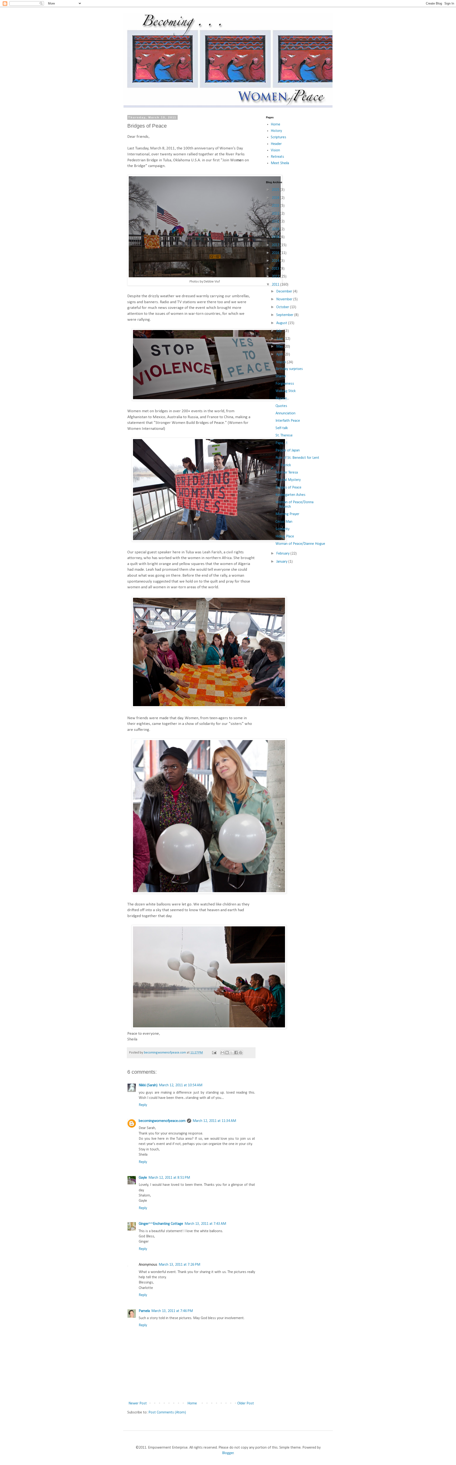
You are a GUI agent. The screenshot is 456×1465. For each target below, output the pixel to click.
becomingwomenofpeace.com (162, 1121)
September (285, 315)
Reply (143, 1105)
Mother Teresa (287, 472)
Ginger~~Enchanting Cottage (161, 1224)
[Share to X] (231, 1052)
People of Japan (288, 450)
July (279, 331)
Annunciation (285, 413)
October (283, 307)
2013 (276, 269)
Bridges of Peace (288, 487)
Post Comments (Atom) (167, 1412)
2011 (276, 285)
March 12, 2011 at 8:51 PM (169, 1178)
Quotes (281, 406)
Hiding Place (285, 536)
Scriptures (278, 137)
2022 (276, 213)
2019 (276, 229)
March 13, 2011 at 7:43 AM (205, 1224)
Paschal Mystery (288, 480)
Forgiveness (285, 384)
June (280, 339)
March (281, 362)
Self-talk (282, 428)
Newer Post (137, 1403)
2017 (276, 245)
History (276, 131)
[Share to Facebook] (236, 1052)
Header (276, 144)
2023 (276, 206)
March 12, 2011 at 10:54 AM (180, 1085)
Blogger (228, 1453)
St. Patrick (283, 465)
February (283, 553)
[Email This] (222, 1052)
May (280, 347)
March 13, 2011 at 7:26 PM (179, 1265)
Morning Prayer (287, 514)
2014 (276, 261)
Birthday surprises (289, 369)
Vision (275, 150)
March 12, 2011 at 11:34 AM (214, 1121)
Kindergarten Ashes (290, 495)
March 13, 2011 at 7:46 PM (172, 1311)
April (280, 354)
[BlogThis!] (227, 1052)
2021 (276, 221)
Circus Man (284, 522)
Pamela (144, 1311)
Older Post (245, 1403)
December (284, 291)
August (282, 323)
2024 (276, 198)
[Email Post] (213, 1052)
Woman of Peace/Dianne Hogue (300, 544)
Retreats (277, 157)
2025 (276, 190)
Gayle (143, 1178)
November (284, 299)
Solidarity (283, 529)
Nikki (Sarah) (148, 1085)
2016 (276, 253)
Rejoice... (282, 398)
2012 (276, 276)
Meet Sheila (280, 163)
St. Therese (284, 435)
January (282, 562)
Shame (281, 376)
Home (192, 1403)
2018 (276, 237)
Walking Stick (286, 391)
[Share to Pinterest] (240, 1052)
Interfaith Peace (288, 421)
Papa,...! (281, 443)
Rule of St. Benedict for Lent (297, 458)
